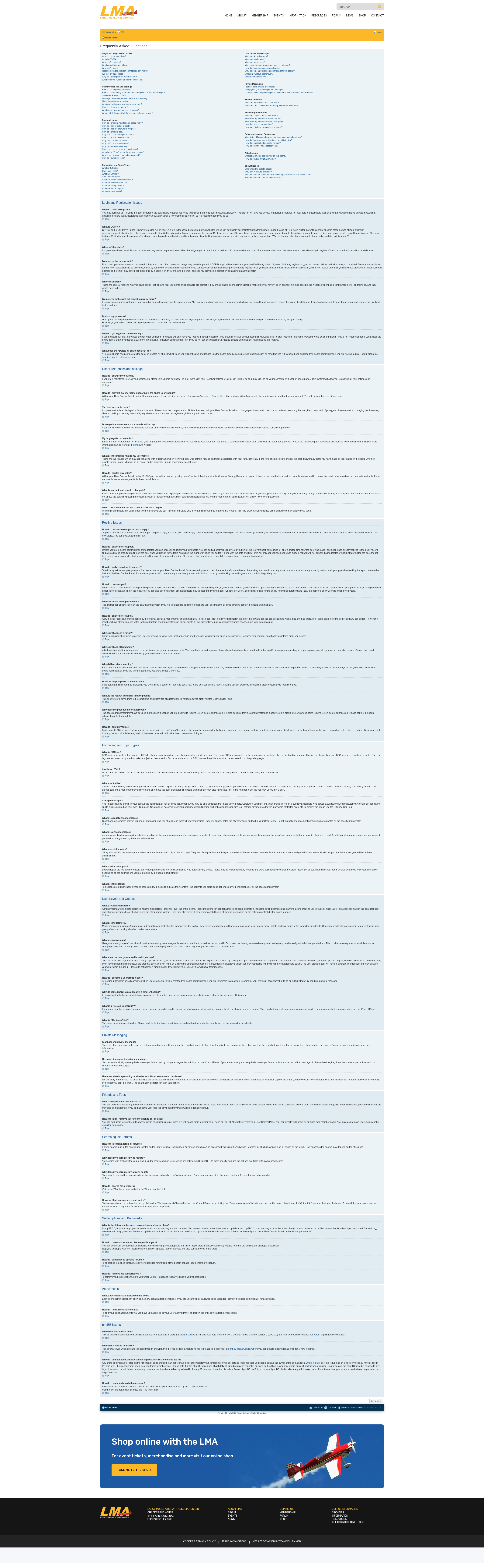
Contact (377, 15)
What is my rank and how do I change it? (120, 110)
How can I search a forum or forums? (262, 115)
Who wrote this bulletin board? (258, 169)
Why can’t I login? (110, 68)
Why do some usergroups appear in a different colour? (270, 71)
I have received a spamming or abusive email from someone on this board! (279, 92)
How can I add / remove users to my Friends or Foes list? (271, 105)
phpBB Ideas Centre (240, 1349)
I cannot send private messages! (260, 87)
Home (228, 15)
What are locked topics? (113, 188)
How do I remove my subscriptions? (261, 146)
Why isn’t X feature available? (258, 172)
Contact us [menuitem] (318, 1407)
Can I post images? (111, 176)
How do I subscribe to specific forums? (263, 143)
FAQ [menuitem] (122, 32)
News (350, 15)
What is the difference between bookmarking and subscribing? (273, 137)
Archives (338, 1512)
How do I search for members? (259, 124)
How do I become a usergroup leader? (262, 68)
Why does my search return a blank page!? (265, 121)
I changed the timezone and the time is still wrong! (124, 98)
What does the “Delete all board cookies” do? (122, 80)
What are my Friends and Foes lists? (262, 102)
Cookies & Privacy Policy (199, 1541)
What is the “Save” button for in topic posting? (123, 152)
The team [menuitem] (332, 1407)
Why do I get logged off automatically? (119, 77)
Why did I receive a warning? (115, 146)
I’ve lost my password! (112, 74)
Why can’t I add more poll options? (117, 134)
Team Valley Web (290, 1541)
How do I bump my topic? (113, 158)
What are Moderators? (255, 59)
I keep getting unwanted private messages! (264, 89)
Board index (111, 1407)
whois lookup (313, 1363)
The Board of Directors (348, 1522)
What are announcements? (114, 182)
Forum (336, 15)
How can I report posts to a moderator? (120, 149)
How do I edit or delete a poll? (115, 137)
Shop (362, 15)
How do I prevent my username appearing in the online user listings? (133, 92)
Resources (319, 15)
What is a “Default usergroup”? (259, 74)
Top (107, 219)
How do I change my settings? (116, 89)
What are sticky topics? (113, 185)
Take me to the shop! (134, 1470)
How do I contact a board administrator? (263, 177)
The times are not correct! (114, 95)
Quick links (110, 32)
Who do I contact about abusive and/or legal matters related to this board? (278, 174)
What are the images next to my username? (122, 104)
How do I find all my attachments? (260, 159)
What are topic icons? (112, 191)
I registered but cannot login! (115, 65)
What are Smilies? (110, 174)
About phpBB (321, 1334)
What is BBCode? (110, 168)
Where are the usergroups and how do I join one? (267, 65)
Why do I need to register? (114, 56)
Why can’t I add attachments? (115, 143)
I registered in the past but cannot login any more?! (125, 71)
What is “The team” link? (256, 77)
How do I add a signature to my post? (119, 129)
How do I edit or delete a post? (116, 126)
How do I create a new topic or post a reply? (122, 123)
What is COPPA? (110, 59)
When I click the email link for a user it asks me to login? (127, 113)
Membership (260, 15)
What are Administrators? (256, 56)
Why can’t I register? (111, 62)
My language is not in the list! (115, 101)
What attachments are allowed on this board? (265, 156)
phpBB (137, 445)
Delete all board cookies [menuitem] (352, 1407)
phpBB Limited (187, 1334)
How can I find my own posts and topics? (263, 127)
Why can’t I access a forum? (115, 140)
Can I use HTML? (110, 171)
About (242, 15)
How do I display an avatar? (115, 107)
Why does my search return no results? (263, 118)
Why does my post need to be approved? (121, 155)
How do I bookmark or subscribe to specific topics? (268, 140)
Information (297, 15)
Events (279, 15)
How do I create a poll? (112, 132)
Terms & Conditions (234, 1541)
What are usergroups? (255, 62)
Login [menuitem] (379, 32)
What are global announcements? (117, 180)
